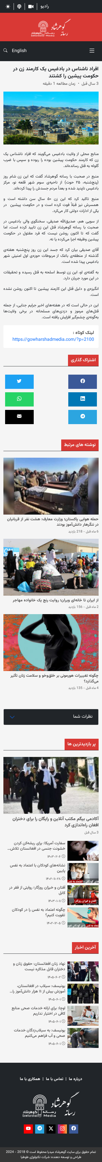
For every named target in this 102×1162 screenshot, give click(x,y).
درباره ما (75, 1079)
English (19, 51)
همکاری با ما (30, 1079)
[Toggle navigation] (92, 51)
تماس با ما (54, 1079)
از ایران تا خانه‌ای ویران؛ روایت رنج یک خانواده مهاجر (56, 600)
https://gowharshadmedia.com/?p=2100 (53, 339)
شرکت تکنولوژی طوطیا (35, 1157)
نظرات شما (83, 716)
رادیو (45, 6)
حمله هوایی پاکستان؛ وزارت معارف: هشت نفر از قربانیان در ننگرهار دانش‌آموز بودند (53, 522)
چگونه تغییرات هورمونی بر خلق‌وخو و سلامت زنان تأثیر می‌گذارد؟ (54, 679)
